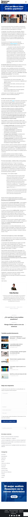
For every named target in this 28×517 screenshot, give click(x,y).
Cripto (2, 461)
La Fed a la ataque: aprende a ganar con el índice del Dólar (18, 352)
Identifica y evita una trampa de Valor (18, 374)
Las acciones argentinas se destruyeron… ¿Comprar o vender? (18, 337)
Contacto (12, 511)
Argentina (3, 458)
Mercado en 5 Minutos (6, 472)
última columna (13, 43)
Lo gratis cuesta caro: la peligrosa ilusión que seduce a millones (13, 446)
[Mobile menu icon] (26, 2)
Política (3, 473)
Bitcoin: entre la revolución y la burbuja (10, 436)
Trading (3, 475)
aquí (13, 100)
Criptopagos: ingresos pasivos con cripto (18, 367)
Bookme (3, 459)
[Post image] (4, 339)
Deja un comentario (14, 308)
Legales (6, 510)
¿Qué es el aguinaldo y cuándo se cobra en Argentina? (13, 440)
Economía (3, 465)
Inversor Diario (13, 307)
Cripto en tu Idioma (5, 463)
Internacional (4, 468)
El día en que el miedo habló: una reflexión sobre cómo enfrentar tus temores (13, 442)
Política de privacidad (13, 510)
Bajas (16, 511)
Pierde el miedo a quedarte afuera (17, 359)
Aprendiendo (4, 456)
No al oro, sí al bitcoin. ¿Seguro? (8, 438)
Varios (2, 477)
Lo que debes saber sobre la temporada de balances (16, 345)
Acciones (3, 454)
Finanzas (3, 466)
